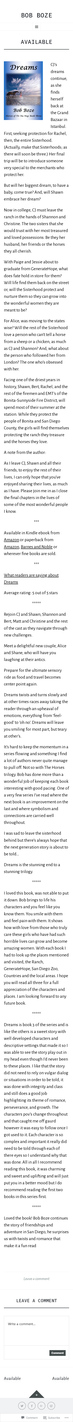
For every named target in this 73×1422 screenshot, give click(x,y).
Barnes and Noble (37, 546)
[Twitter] (22, 1406)
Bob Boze (36, 15)
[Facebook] (32, 1406)
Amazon (11, 539)
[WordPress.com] (51, 1406)
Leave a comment (36, 1279)
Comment (57, 1352)
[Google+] (41, 1406)
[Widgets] (36, 1394)
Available (12, 1378)
